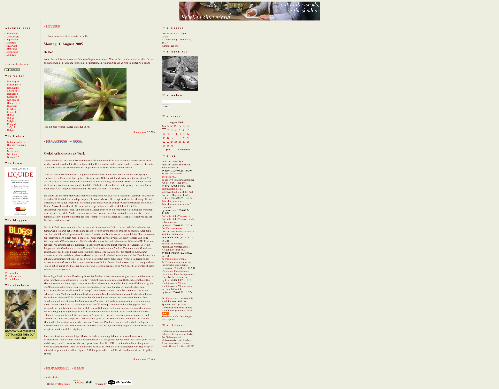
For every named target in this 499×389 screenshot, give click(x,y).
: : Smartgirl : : (12, 90)
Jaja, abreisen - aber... (173, 201)
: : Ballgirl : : (11, 115)
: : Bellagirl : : (11, 93)
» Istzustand (10, 48)
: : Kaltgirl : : (11, 118)
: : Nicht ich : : (12, 154)
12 (180, 134)
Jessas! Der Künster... (172, 243)
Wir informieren (12, 276)
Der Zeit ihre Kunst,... (173, 228)
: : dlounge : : (11, 148)
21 (188, 138)
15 (164, 138)
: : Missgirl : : (11, 112)
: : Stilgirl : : (10, 121)
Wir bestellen (11, 273)
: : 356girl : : (11, 127)
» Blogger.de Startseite (16, 64)
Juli (168, 149)
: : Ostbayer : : (11, 151)
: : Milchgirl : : (12, 109)
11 (175, 134)
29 (164, 145)
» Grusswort (10, 45)
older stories (52, 377)
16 (168, 138)
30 (168, 145)
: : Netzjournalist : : (14, 142)
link (48, 140)
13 (184, 134)
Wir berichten (11, 279)
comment (77, 140)
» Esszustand (11, 51)
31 (172, 145)
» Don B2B (10, 54)
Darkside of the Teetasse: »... (177, 216)
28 (188, 141)
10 (172, 134)
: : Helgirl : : (10, 130)
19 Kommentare (60, 367)
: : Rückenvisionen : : (15, 145)
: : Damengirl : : (12, 84)
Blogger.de (64, 383)
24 (172, 141)
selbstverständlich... (172, 188)
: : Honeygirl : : (12, 87)
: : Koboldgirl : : (13, 99)
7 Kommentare (59, 140)
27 (184, 141)
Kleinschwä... (173, 298)
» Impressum (11, 39)
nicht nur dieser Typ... (173, 161)
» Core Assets (11, 36)
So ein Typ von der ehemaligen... (172, 175)
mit (177, 45)
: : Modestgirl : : (13, 81)
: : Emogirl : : (11, 124)
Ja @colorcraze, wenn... (174, 258)
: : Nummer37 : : (13, 157)
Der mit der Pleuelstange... (175, 271)
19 (180, 138)
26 (180, 141)
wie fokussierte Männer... (175, 283)
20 (184, 138)
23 (168, 141)
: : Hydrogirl (11, 105)
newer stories (53, 25)
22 (164, 141)
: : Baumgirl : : (12, 103)
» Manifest (10, 42)
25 (175, 141)
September (184, 149)
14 (188, 134)
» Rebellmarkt (12, 33)
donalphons (140, 132)
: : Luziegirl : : (12, 96)
